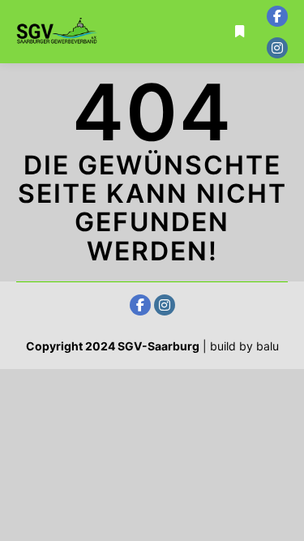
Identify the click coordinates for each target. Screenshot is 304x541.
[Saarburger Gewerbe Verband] (56, 31)
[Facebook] (277, 16)
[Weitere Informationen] (240, 31)
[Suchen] (240, 10)
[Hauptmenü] (240, 52)
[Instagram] (277, 47)
